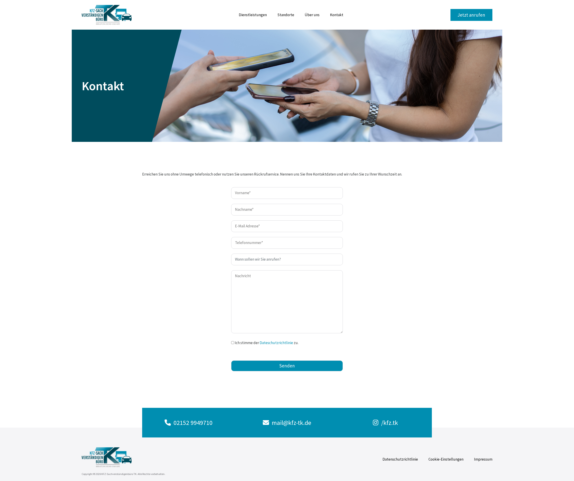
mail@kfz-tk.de (291, 423)
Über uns (312, 14)
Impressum (483, 459)
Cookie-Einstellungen (445, 459)
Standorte (285, 14)
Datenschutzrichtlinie (400, 459)
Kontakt (336, 14)
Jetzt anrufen (471, 15)
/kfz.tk (389, 423)
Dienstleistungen (253, 14)
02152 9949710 (193, 423)
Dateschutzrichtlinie (276, 342)
